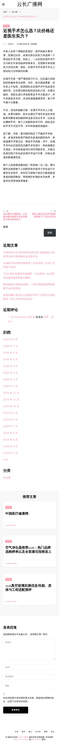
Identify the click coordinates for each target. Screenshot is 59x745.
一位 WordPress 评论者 (22, 317)
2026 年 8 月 (10, 339)
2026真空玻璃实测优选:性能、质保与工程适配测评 (28, 588)
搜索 (5, 226)
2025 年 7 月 (10, 426)
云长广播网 (29, 4)
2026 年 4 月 (10, 366)
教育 (23, 732)
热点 (52, 732)
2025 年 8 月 (10, 419)
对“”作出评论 (32, 44)
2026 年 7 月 (10, 346)
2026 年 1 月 (10, 386)
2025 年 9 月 (10, 413)
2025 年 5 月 (10, 439)
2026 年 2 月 (10, 379)
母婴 (46, 732)
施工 (30, 732)
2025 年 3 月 (10, 453)
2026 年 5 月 (10, 359)
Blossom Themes (21, 739)
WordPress (36, 739)
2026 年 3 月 (10, 372)
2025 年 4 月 (10, 446)
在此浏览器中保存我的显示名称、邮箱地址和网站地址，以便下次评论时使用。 (28, 699)
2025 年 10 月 (11, 406)
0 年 (5, 459)
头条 (16, 732)
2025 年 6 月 (10, 433)
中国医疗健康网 (16, 514)
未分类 (6, 26)
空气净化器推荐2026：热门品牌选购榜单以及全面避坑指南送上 (28, 550)
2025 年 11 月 (11, 399)
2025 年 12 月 (11, 393)
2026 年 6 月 (10, 352)
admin (10, 44)
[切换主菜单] (3, 4)
